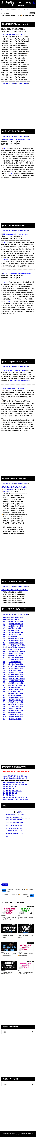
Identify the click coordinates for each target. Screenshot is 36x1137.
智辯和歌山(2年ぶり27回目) (17, 679)
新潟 (4, 655)
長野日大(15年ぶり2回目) (16, 653)
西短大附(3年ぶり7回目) (16, 704)
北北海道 (5, 617)
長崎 (4, 708)
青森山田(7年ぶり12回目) (16, 621)
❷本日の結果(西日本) (23, 772)
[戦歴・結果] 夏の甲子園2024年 (14, 817)
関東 (7, 778)
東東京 (5, 649)
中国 (20, 778)
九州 (26, 778)
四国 (23, 778)
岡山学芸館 (19, 139)
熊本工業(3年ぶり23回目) (16, 710)
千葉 (4, 645)
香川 (4, 695)
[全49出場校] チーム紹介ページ (14, 831)
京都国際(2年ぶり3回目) (16, 674)
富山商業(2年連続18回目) (16, 657)
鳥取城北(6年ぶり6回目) (16, 689)
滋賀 (4, 672)
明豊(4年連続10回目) (15, 712)
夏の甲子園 (11, 776)
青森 (4, 621)
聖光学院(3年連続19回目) (16, 632)
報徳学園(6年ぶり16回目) (16, 683)
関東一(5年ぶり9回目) (15, 649)
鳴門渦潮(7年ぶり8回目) (16, 698)
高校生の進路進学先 (9, 799)
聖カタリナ (6, 273)
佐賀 (4, 706)
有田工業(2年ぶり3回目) (16, 706)
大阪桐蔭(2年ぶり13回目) (16, 681)
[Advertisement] (18, 106)
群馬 (4, 638)
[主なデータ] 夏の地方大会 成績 (14, 825)
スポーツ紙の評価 (8, 489)
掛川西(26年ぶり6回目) (16, 664)
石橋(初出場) (13, 636)
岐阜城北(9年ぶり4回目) (16, 668)
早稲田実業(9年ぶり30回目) (17, 651)
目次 (7, 836)
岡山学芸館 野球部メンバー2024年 (15, 814)
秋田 (4, 626)
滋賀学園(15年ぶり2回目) (16, 672)
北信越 (11, 778)
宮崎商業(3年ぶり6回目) (16, 714)
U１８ (25, 776)
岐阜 (4, 668)
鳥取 (4, 689)
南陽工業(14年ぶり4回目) (16, 693)
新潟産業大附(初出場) (15, 655)
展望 (7, 83)
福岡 (4, 704)
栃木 (4, 636)
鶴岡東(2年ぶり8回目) (15, 628)
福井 (4, 662)
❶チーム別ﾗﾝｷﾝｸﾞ (15, 380)
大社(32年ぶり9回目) (15, 691)
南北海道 (5, 619)
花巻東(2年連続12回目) (16, 624)
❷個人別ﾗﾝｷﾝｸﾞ (25, 380)
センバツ (5, 776)
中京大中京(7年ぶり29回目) (17, 666)
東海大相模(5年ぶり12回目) (17, 647)
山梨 (4, 641)
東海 (14, 778)
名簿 (16, 83)
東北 (4, 778)
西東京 (5, 651)
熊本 (4, 710)
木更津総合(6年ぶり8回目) (17, 645)
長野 (4, 653)
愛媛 (12, 273)
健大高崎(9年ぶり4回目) (16, 638)
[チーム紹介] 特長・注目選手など (14, 822)
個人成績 (26, 83)
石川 (4, 659)
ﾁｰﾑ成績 (20, 83)
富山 (4, 657)
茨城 (4, 634)
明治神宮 (17, 776)
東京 (26, 784)
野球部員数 (6, 491)
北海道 (5, 782)
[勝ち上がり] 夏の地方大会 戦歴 (14, 828)
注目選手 (11, 83)
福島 (4, 632)
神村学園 (5, 139)
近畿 (17, 778)
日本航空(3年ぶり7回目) (16, 641)
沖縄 (4, 719)
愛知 (4, 666)
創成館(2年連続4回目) (15, 708)
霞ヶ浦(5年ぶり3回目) (15, 634)
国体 (22, 776)
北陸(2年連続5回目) (15, 662)
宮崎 (4, 714)
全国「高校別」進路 (22, 799)
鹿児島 (11, 139)
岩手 (4, 624)
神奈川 (5, 647)
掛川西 (5, 234)
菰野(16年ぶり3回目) (15, 670)
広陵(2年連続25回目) (15, 687)
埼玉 (4, 643)
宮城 (4, 630)
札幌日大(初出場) (14, 619)
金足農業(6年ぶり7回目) (16, 626)
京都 (4, 674)
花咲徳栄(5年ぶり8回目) (16, 643)
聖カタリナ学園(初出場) (16, 700)
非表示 (19, 812)
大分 (4, 712)
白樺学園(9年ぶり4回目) (16, 617)
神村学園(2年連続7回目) (16, 717)
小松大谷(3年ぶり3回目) (16, 659)
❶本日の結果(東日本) (9, 772)
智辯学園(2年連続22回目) (16, 676)
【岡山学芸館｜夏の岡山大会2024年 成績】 (14, 487)
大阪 (4, 681)
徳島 (4, 698)
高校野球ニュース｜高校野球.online (18, 4)
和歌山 (5, 679)
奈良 (4, 676)
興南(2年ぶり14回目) (15, 719)
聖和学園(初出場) (14, 630)
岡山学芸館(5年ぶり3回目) (17, 685)
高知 (4, 702)
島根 (4, 691)
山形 (4, 628)
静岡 (10, 234)
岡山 (25, 139)
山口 (4, 693)
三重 (4, 670)
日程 (4, 83)
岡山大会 (5, 884)
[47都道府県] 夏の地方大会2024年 (14, 833)
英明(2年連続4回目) (15, 695)
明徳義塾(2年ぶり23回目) (16, 702)
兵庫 (4, 683)
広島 (4, 687)
